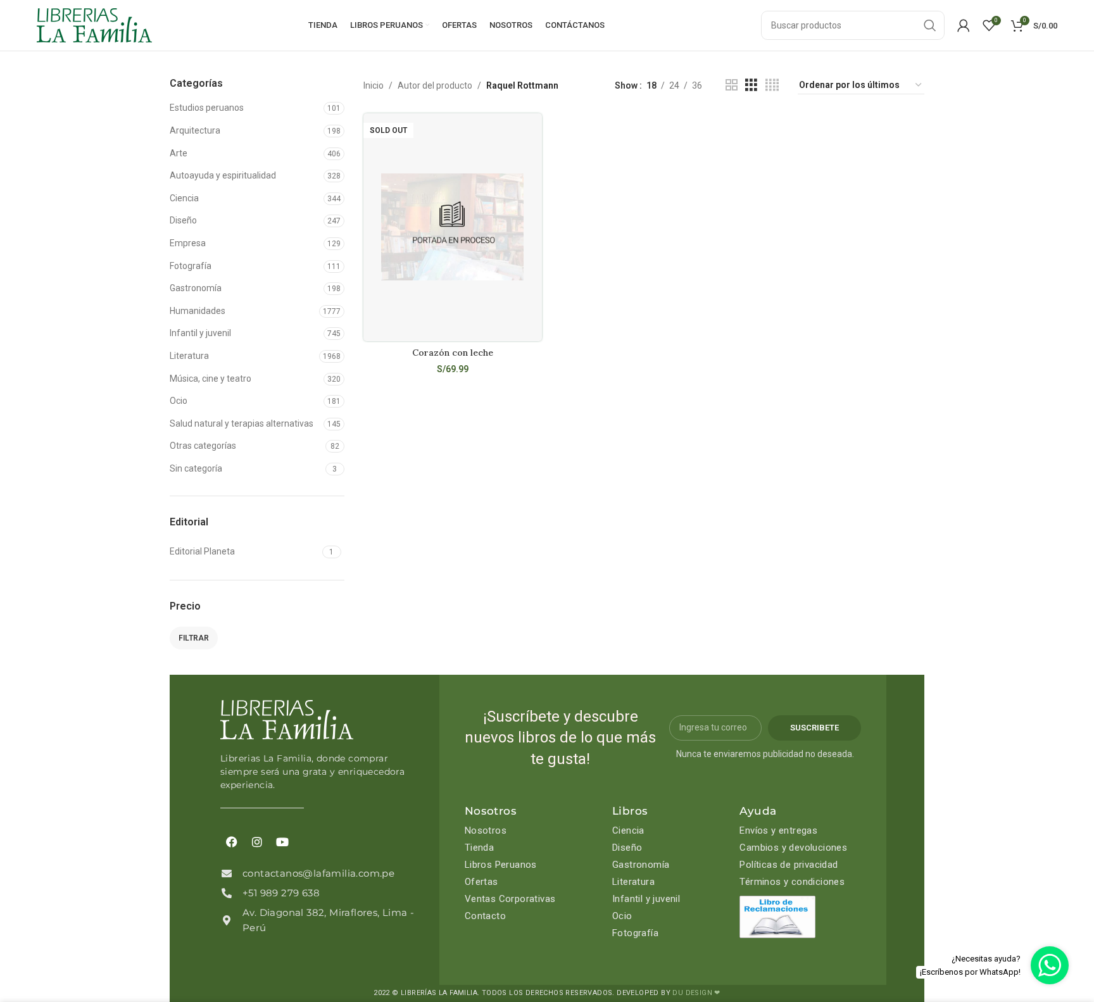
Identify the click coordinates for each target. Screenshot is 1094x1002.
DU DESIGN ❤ (696, 993)
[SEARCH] (930, 25)
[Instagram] (257, 841)
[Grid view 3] (751, 85)
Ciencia (184, 198)
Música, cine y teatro (210, 378)
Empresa (188, 243)
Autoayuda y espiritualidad (223, 175)
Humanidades (197, 311)
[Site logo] (94, 25)
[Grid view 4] (772, 85)
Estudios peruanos (207, 108)
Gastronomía (196, 288)
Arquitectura (195, 130)
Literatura (189, 356)
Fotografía (190, 266)
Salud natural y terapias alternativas (241, 423)
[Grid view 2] (732, 85)
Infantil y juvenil (200, 333)
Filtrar (194, 638)
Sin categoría (196, 468)
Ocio (178, 401)
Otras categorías (203, 446)
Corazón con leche (452, 352)
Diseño (183, 220)
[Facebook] (231, 841)
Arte (178, 153)
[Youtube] (282, 841)
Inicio (373, 85)
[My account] (963, 25)
